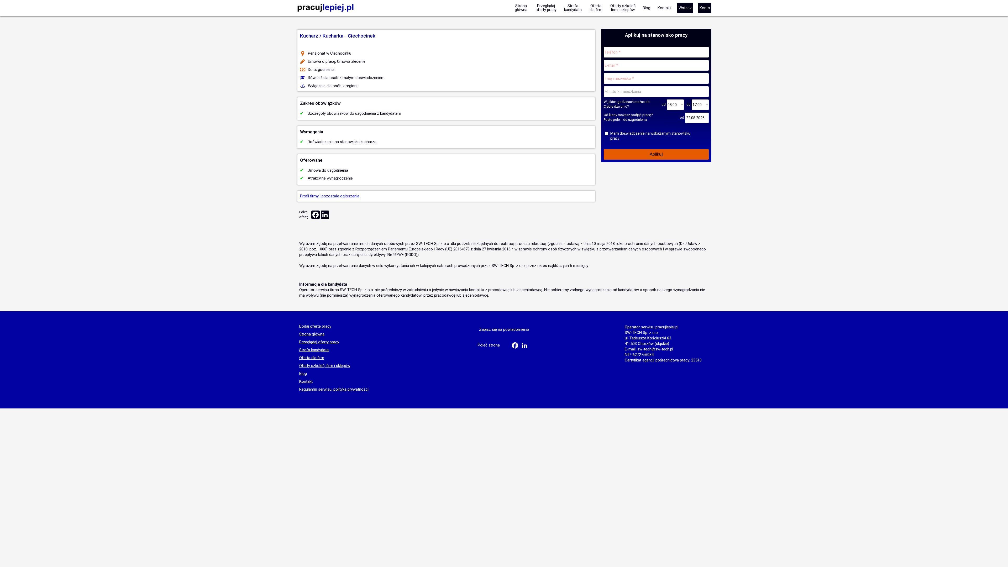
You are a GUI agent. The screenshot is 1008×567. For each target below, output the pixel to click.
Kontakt (306, 382)
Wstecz (685, 8)
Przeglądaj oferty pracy (319, 342)
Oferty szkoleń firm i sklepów (623, 7)
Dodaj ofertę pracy (315, 326)
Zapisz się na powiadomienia (504, 329)
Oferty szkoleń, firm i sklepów (324, 366)
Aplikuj (656, 154)
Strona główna (311, 334)
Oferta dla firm (311, 358)
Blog (303, 374)
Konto (705, 8)
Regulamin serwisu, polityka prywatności (334, 389)
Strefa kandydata (314, 350)
